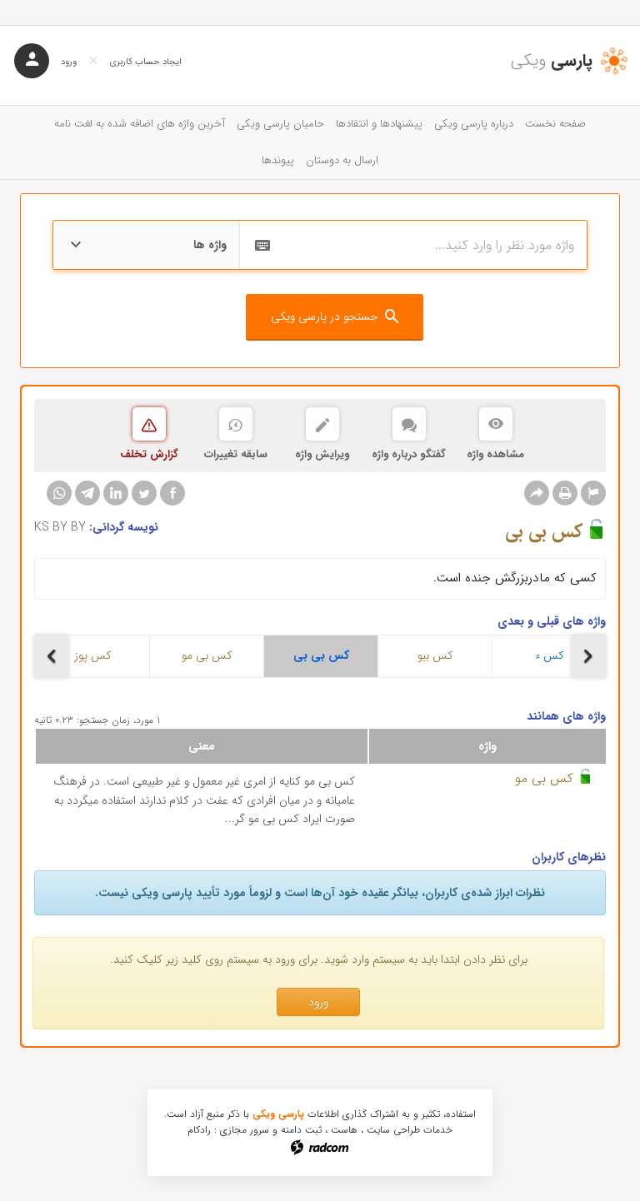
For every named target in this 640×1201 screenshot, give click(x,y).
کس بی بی (321, 655)
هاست (344, 1130)
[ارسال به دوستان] (536, 493)
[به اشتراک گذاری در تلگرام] (87, 493)
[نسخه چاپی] (565, 493)
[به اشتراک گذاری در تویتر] (144, 493)
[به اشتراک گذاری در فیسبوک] (172, 493)
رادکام (199, 1130)
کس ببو (435, 655)
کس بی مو (207, 655)
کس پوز (93, 655)
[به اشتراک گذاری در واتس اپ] (59, 493)
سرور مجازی (244, 1130)
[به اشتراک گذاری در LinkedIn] (115, 493)
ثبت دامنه (301, 1130)
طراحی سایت (393, 1130)
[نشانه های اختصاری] (593, 493)
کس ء (549, 655)
